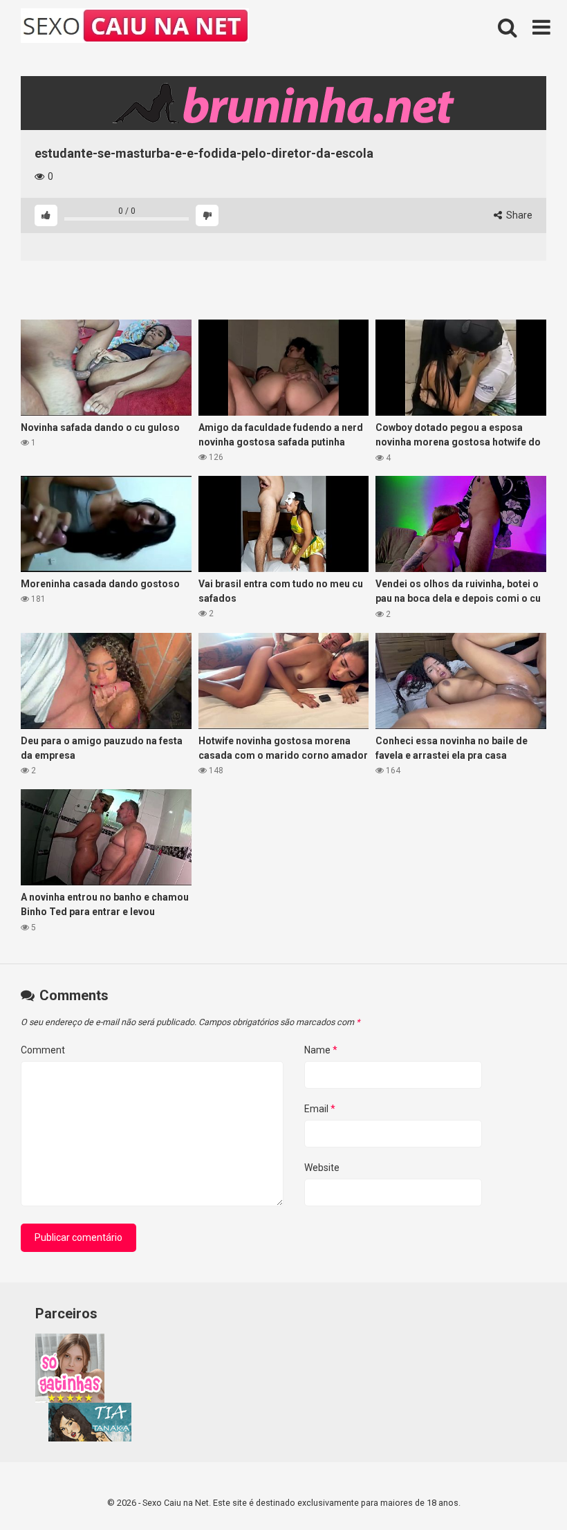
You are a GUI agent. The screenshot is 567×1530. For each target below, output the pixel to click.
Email (319, 1108)
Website (322, 1167)
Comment (43, 1050)
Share (518, 215)
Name (320, 1050)
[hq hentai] (89, 1438)
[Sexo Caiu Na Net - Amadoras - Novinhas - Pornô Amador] (135, 27)
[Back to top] (520, 1488)
